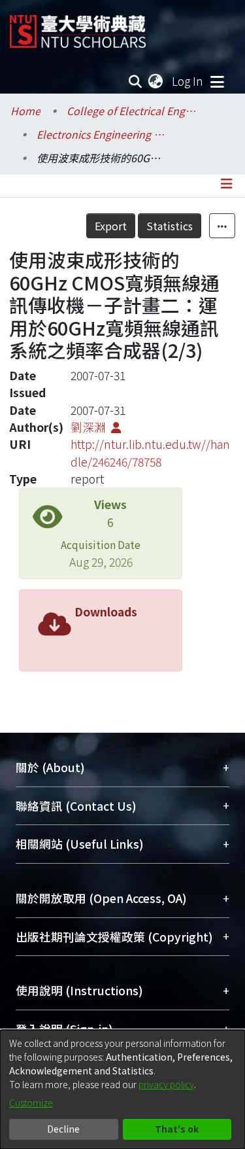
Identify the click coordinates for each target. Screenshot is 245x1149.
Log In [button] (188, 81)
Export (111, 226)
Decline (63, 1128)
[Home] (78, 26)
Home (25, 110)
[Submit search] (135, 81)
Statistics (169, 226)
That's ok (177, 1128)
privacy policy (166, 1084)
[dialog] (122, 1089)
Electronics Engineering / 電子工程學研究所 (102, 134)
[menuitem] (156, 81)
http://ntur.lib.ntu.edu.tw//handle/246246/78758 (150, 452)
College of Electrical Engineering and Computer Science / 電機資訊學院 (132, 110)
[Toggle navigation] (217, 81)
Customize (31, 1102)
